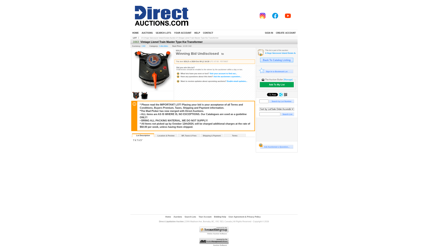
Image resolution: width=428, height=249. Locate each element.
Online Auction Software (217, 234)
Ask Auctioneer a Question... (276, 147)
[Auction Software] (214, 243)
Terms (234, 136)
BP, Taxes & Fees (189, 136)
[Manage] (288, 79)
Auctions (147, 33)
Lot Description (143, 135)
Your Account (182, 33)
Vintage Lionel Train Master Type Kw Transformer (198, 38)
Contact (208, 33)
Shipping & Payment (212, 136)
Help (197, 33)
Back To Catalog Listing (277, 60)
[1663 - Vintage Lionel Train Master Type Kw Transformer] (136, 99)
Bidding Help (220, 217)
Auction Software (220, 245)
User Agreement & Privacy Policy (245, 217)
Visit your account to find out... (209, 74)
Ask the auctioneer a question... (211, 77)
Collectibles (163, 46)
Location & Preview (166, 136)
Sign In (269, 33)
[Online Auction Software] (214, 232)
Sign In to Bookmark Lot (277, 71)
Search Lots (163, 33)
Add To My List (277, 84)
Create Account (286, 33)
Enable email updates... (214, 81)
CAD (143, 46)
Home (135, 33)
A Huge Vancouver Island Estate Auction (159, 38)
